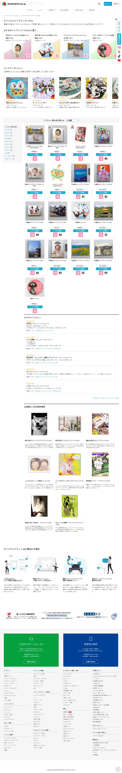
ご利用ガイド (97, 674)
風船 (6, 750)
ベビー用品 (8, 700)
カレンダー (8, 747)
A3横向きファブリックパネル (58, 218)
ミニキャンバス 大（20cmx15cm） (80, 142)
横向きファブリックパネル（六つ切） (35, 180)
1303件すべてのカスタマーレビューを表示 (106, 398)
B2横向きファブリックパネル (103, 256)
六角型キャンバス (80, 218)
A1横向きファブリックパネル (103, 218)
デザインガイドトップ (99, 728)
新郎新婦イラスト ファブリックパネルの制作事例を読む (100, 470)
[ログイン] (108, 4)
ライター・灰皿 (68, 702)
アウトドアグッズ (69, 728)
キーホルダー (67, 676)
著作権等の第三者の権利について (102, 695)
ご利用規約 (96, 745)
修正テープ (37, 724)
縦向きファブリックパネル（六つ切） (58, 142)
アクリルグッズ (68, 674)
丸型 (6, 153)
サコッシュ (8, 709)
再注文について (97, 688)
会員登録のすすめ (98, 681)
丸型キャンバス (35, 294)
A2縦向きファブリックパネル (103, 180)
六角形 (7, 138)
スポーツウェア (9, 693)
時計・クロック (9, 742)
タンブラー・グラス (39, 736)
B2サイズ (7, 147)
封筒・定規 (37, 719)
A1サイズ (7, 150)
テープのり (37, 721)
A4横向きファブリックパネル (35, 218)
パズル (65, 681)
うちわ (65, 688)
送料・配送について (98, 712)
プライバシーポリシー (99, 747)
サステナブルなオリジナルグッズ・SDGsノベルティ (104, 677)
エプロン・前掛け (39, 681)
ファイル (36, 717)
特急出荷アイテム (69, 719)
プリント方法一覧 (98, 736)
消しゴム (36, 726)
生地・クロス (67, 697)
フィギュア (67, 705)
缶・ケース (67, 695)
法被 (6, 697)
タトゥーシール (38, 686)
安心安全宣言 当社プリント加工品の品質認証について (92, 615)
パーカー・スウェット (11, 678)
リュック (7, 712)
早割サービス (97, 702)
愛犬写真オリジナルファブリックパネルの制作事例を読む (69, 429)
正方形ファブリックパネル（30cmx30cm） (35, 142)
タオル (6, 726)
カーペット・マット (10, 745)
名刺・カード (38, 705)
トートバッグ (8, 707)
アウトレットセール (69, 738)
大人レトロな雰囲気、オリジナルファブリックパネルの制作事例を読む (69, 512)
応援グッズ (67, 726)
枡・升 (36, 740)
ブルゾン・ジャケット (11, 681)
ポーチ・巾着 (8, 714)
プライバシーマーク (114, 616)
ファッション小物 (39, 674)
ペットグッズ (67, 724)
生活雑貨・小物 (68, 690)
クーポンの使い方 (98, 690)
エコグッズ (67, 721)
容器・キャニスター (39, 745)
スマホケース (67, 683)
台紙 (35, 707)
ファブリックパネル (10, 738)
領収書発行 (96, 709)
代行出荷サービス (98, 719)
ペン (35, 697)
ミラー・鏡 (67, 693)
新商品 (67, 712)
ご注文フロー (97, 683)
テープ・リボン (38, 709)
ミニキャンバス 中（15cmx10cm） (58, 180)
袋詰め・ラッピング (101, 717)
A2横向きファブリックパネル (80, 256)
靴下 (35, 676)
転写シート (67, 736)
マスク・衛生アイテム (70, 700)
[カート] (117, 4)
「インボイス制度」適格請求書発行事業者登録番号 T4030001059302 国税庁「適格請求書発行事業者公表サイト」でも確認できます (57, 615)
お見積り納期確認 (98, 686)
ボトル (36, 738)
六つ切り (7, 130)
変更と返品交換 (100, 714)
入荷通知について (98, 700)
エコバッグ (8, 717)
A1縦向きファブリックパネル (80, 180)
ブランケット (8, 728)
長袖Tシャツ (8, 676)
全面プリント (8, 158)
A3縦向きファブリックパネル (35, 256)
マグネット (37, 712)
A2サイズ (7, 144)
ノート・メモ (38, 700)
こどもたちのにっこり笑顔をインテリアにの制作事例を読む (39, 470)
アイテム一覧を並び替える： (54, 120)
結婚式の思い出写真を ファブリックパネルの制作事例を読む (39, 512)
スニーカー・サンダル (40, 678)
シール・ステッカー (39, 695)
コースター (37, 743)
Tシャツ (7, 674)
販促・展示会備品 (69, 717)
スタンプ (36, 702)
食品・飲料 (67, 740)
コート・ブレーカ (9, 683)
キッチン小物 (38, 747)
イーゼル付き (8, 156)
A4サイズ (7, 135)
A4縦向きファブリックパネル (103, 142)
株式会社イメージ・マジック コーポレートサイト (105, 751)
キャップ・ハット (39, 683)
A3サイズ (7, 141)
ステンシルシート (39, 714)
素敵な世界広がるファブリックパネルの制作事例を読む (100, 429)
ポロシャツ (8, 686)
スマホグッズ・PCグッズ (71, 686)
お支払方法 (96, 707)
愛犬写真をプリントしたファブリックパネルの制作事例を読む (39, 429)
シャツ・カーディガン (11, 688)
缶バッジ (66, 678)
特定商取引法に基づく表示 (100, 742)
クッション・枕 (9, 731)
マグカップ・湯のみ (39, 733)
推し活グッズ (67, 731)
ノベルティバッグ (9, 719)
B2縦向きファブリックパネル (58, 256)
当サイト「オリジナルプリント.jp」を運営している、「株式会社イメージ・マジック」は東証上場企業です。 (21, 615)
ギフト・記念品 (68, 714)
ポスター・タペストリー (11, 740)
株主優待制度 (97, 721)
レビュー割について (98, 693)
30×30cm (7, 133)
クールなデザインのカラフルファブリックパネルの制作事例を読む (69, 470)
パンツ (6, 690)
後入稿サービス (97, 697)
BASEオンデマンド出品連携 (101, 705)
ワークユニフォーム (10, 695)
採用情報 (95, 754)
